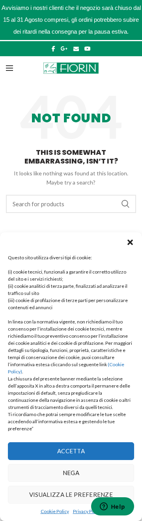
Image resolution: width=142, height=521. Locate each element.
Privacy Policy (87, 511)
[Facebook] (53, 49)
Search (125, 204)
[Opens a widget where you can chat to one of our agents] (112, 507)
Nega (71, 472)
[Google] (64, 49)
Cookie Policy (55, 511)
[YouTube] (87, 49)
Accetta (71, 450)
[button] (130, 242)
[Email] (76, 49)
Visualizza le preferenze (71, 494)
